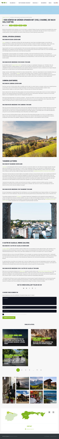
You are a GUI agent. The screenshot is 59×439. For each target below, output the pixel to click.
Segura (3, 42)
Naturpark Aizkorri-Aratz (16, 65)
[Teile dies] (26, 288)
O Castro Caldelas (5, 248)
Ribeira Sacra (22, 271)
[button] (57, 3)
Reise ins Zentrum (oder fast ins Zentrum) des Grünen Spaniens (43, 342)
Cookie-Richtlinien (53, 436)
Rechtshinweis (46, 436)
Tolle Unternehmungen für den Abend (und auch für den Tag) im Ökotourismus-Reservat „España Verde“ (14, 341)
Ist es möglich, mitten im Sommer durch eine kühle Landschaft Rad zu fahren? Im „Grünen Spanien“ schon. (14, 361)
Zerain (18, 73)
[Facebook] (4, 3)
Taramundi (4, 166)
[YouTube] (2, 3)
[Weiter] (41, 370)
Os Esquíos (19, 196)
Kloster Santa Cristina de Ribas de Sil (45, 271)
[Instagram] (6, 3)
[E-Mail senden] (23, 288)
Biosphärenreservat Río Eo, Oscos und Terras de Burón (44, 171)
